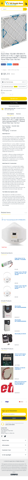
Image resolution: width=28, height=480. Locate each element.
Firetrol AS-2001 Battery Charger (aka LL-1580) (20, 354)
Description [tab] (10, 114)
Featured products (7, 253)
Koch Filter (3, 52)
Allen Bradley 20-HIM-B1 (20, 333)
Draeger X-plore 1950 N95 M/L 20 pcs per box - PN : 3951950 (21, 273)
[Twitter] (5, 436)
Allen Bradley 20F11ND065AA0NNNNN (20, 320)
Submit (14, 418)
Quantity (3, 92)
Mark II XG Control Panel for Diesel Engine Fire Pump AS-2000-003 (20, 383)
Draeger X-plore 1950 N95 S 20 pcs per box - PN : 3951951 (21, 287)
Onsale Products (6, 301)
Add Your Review (4, 62)
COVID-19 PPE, (11, 70)
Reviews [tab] (18, 114)
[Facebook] (2, 436)
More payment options (14, 106)
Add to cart (15, 98)
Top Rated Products (7, 349)
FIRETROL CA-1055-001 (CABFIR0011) (20, 368)
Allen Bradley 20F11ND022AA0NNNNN (20, 306)
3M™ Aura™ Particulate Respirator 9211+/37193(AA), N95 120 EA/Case (14, 219)
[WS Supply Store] (14, 3)
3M (2, 218)
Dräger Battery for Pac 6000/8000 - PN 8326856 (20, 259)
